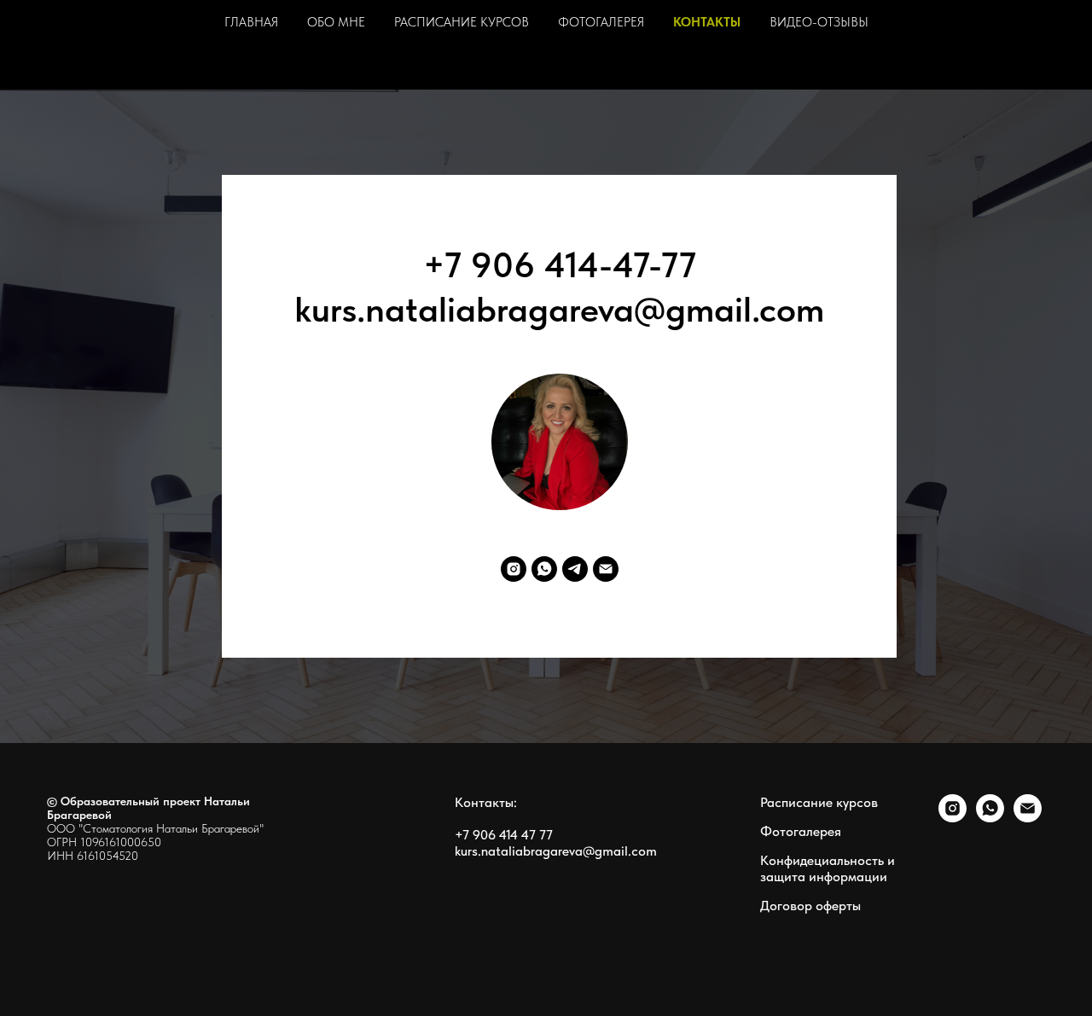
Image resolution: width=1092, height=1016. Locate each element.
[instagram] (513, 569)
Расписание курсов (819, 802)
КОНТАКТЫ (707, 22)
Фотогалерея (800, 831)
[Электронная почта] (606, 569)
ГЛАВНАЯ (251, 22)
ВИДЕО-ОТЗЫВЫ (819, 22)
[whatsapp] (544, 569)
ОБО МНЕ (336, 22)
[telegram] (575, 569)
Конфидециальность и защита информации (827, 868)
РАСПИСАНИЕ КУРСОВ (461, 22)
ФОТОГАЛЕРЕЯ (601, 22)
